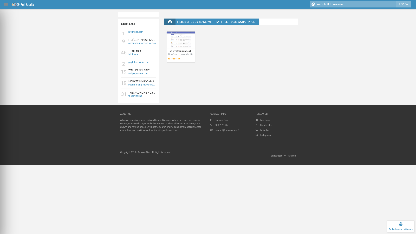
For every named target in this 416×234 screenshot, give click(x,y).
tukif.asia (133, 54)
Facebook (265, 120)
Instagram (265, 135)
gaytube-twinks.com (138, 62)
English (292, 155)
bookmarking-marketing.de (142, 84)
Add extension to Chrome (401, 229)
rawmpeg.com (135, 32)
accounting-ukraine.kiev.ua (142, 43)
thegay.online (135, 96)
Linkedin (264, 130)
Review (403, 4)
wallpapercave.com (138, 73)
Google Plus (266, 125)
